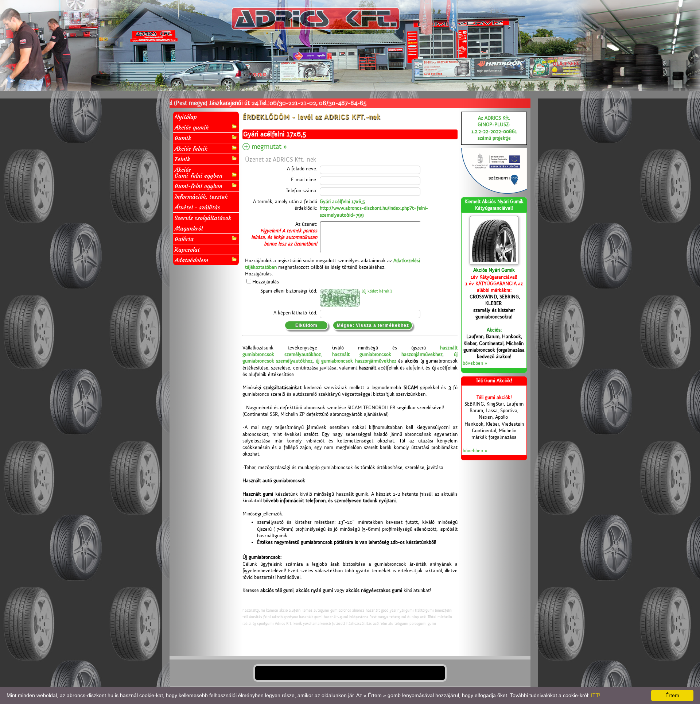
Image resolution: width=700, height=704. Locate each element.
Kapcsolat (187, 249)
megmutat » (269, 146)
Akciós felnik (191, 148)
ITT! (595, 695)
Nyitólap (186, 116)
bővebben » (475, 363)
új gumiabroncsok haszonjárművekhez (356, 361)
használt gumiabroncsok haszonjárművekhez (387, 354)
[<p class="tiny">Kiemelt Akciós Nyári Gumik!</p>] (494, 240)
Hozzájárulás (265, 282)
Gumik (183, 138)
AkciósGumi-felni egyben (198, 172)
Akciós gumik (192, 127)
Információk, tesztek (201, 196)
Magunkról (189, 228)
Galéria (184, 239)
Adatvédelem (191, 260)
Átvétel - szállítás (197, 207)
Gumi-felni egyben (198, 186)
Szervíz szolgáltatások (203, 217)
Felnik (182, 159)
